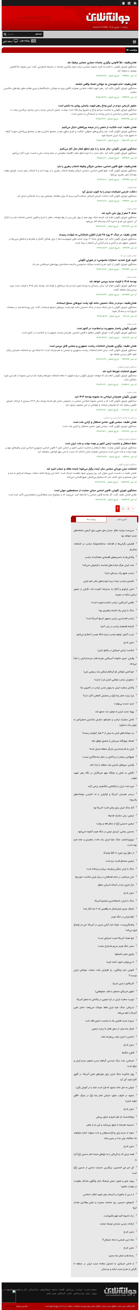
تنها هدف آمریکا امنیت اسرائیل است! (116, 938)
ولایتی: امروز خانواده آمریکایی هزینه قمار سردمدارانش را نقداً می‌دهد (105, 661)
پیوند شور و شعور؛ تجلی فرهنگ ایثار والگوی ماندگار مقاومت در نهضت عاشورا (105, 1183)
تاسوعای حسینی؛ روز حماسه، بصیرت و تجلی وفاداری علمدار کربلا (105, 1205)
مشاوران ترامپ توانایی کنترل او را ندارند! (114, 680)
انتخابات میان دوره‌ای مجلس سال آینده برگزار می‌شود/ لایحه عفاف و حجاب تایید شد (92, 469)
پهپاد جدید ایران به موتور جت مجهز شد (114, 712)
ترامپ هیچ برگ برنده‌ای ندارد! (119, 573)
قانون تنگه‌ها (128, 1053)
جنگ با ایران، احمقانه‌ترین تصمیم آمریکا (114, 901)
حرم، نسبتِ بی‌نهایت (124, 704)
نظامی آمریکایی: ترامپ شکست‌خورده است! (112, 602)
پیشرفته (11, 34)
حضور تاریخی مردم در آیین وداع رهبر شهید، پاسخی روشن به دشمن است (97, 106)
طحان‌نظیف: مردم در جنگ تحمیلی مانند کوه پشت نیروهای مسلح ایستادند (96, 303)
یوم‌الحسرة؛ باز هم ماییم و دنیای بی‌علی (115, 1117)
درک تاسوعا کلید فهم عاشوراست (119, 1216)
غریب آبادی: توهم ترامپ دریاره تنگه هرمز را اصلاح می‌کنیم (105, 634)
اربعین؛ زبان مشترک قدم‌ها (121, 816)
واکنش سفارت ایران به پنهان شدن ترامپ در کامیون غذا (107, 688)
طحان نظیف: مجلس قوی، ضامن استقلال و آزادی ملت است (105, 422)
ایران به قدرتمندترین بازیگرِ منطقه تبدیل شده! (112, 749)
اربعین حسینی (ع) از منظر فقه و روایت (115, 824)
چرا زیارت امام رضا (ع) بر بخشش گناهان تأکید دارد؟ (108, 696)
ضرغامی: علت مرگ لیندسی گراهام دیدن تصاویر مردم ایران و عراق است (105, 1063)
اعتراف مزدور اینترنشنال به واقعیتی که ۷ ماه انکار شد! (108, 909)
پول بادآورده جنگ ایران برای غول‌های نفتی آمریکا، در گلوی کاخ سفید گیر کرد (105, 1076)
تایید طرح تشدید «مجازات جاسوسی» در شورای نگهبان (107, 260)
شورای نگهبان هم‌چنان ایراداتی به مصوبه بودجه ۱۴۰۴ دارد (106, 397)
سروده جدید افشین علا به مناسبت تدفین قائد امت (109, 1021)
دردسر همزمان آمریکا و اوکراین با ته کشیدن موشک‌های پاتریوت (105, 797)
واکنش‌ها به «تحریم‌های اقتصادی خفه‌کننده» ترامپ (109, 557)
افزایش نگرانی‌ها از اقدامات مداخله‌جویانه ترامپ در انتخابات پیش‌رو (105, 546)
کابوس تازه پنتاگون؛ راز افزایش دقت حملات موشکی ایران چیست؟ (105, 972)
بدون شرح (129, 642)
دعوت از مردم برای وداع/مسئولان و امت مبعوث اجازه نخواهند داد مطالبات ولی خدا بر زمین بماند (105, 1135)
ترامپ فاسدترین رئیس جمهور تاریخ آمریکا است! (110, 618)
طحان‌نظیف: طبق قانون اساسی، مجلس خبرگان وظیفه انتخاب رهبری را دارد (97, 166)
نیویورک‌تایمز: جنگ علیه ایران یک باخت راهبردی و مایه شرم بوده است (105, 842)
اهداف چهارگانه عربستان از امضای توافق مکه (113, 741)
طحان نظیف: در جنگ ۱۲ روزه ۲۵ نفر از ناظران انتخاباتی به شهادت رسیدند (98, 235)
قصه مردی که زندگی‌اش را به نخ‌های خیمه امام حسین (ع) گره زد (105, 1157)
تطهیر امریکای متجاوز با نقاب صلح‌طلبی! (114, 991)
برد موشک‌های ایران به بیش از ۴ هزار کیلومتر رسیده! (108, 733)
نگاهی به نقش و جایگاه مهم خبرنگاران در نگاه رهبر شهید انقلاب (105, 775)
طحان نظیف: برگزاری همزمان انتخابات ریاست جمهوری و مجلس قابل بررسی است (93, 346)
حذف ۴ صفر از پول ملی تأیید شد (119, 213)
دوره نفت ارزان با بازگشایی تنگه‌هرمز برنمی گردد (111, 786)
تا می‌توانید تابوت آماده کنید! (120, 962)
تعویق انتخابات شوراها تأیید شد (119, 371)
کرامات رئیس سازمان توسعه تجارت (117, 1224)
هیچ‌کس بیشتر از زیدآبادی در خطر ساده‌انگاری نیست (108, 757)
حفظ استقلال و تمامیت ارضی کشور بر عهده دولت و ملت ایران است (101, 443)
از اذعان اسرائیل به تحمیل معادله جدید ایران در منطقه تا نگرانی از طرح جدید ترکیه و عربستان (105, 1266)
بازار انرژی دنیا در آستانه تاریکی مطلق (116, 885)
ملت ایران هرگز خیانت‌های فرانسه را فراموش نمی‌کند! (108, 565)
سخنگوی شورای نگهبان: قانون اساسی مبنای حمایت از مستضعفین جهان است (95, 490)
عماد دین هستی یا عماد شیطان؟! (118, 1240)
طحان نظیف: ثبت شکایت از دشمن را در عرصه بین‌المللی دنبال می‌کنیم (99, 127)
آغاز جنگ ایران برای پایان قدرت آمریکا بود (113, 808)
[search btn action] (5, 34)
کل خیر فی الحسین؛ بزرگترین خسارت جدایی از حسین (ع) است (105, 1170)
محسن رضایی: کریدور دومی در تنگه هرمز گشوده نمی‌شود (106, 832)
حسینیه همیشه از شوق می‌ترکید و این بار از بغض (110, 1125)
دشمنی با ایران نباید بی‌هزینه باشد (117, 1037)
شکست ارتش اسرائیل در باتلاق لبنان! (116, 650)
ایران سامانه (10, 1306)
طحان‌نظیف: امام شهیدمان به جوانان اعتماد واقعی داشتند (106, 84)
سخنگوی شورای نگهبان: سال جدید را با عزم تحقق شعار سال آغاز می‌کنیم (98, 149)
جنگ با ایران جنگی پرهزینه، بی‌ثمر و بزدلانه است (110, 869)
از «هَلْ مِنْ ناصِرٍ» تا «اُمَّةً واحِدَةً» (118, 853)
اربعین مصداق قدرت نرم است (120, 861)
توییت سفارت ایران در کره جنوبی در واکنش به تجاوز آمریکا (105, 999)
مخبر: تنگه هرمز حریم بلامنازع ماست (116, 946)
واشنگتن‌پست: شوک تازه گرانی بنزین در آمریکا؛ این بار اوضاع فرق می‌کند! (105, 927)
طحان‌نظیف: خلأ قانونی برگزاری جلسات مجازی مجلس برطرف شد (102, 63)
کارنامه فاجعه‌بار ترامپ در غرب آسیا (117, 626)
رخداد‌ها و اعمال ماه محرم (121, 1256)
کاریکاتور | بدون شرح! (123, 983)
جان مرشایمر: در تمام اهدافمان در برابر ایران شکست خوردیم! (104, 877)
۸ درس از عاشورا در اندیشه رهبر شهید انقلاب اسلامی (108, 1194)
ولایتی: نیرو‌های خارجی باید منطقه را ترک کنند (112, 765)
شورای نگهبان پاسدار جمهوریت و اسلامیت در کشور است (107, 328)
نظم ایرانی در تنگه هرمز (122, 917)
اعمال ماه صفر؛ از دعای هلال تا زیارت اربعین (113, 1029)
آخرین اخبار (122, 519)
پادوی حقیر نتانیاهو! (124, 954)
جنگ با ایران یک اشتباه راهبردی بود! (116, 610)
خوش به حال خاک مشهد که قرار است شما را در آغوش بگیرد (105, 1087)
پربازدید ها (91, 519)
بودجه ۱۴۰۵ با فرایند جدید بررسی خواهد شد (113, 281)
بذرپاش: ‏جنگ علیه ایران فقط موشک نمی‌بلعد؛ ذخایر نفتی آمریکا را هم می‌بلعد (105, 1010)
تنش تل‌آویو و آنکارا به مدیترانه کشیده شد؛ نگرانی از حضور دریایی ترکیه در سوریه (105, 591)
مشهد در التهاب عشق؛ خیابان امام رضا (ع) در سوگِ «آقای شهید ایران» (105, 1098)
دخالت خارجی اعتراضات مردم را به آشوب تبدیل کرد (109, 192)
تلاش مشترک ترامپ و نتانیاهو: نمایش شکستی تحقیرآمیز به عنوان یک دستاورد (105, 722)
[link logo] (99, 15)
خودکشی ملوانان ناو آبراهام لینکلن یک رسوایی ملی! (109, 672)
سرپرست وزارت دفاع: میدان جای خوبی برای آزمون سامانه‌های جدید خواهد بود (105, 533)
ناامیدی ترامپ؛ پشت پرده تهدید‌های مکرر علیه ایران (108, 581)
